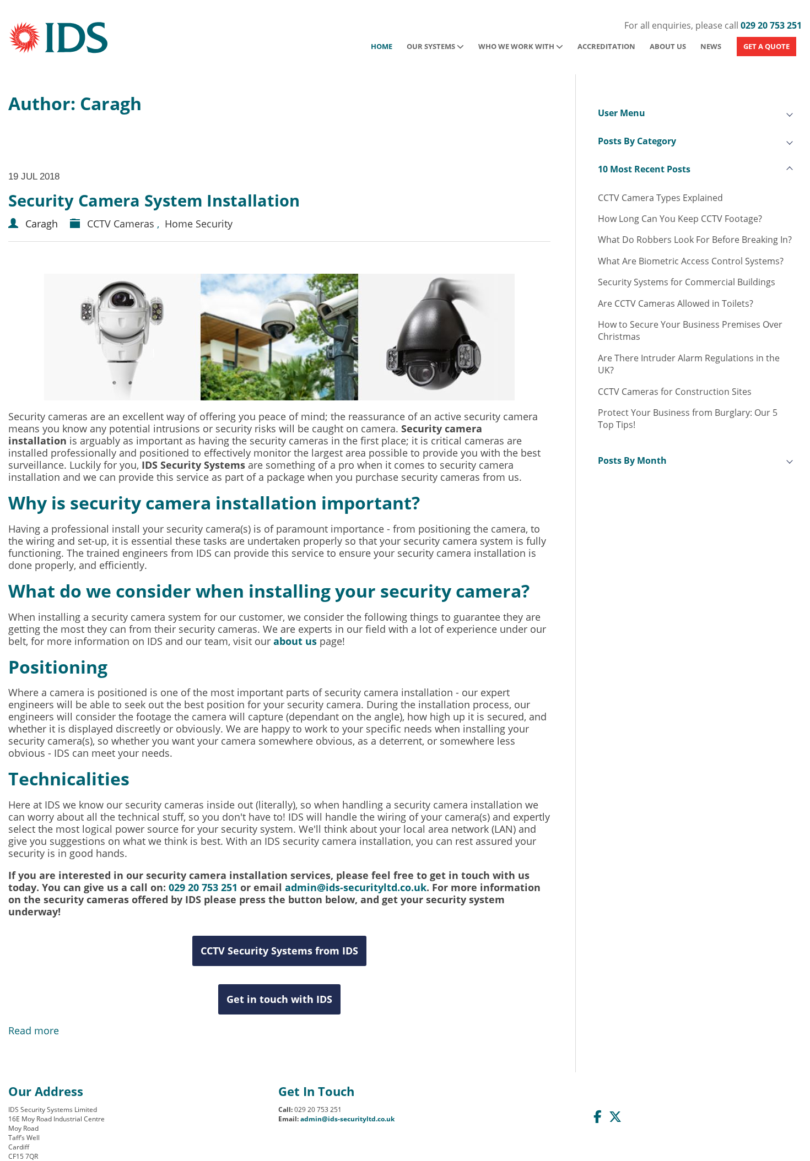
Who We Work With (517, 46)
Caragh (41, 223)
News (710, 46)
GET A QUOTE (766, 46)
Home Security (199, 223)
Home (381, 46)
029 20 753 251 (771, 25)
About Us (668, 46)
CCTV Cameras (120, 223)
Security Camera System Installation (154, 200)
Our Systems (432, 46)
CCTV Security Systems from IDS (279, 950)
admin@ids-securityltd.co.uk (355, 887)
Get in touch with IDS (279, 999)
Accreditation (606, 46)
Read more (33, 1030)
